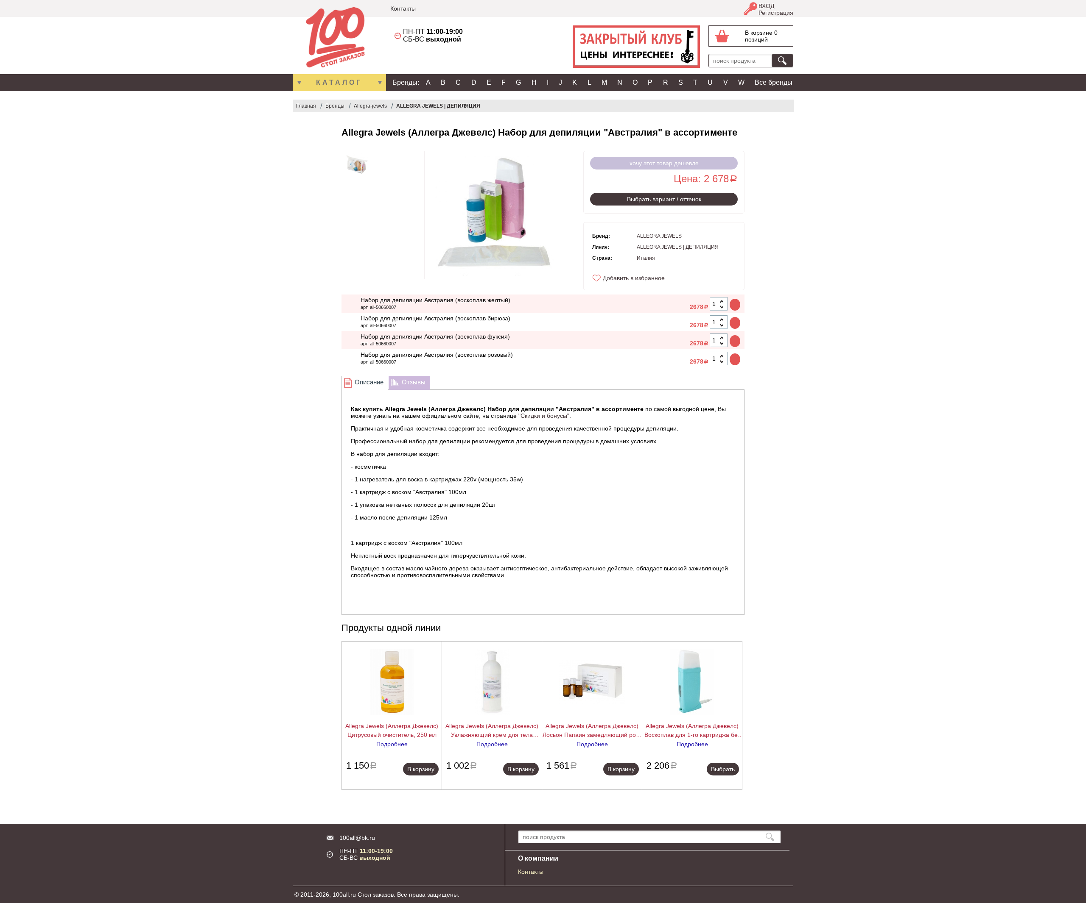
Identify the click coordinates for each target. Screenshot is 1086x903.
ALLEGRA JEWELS (659, 236)
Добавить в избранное (634, 278)
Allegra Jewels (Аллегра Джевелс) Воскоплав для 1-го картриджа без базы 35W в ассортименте (692, 730)
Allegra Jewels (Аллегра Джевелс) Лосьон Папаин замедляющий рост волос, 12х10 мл (592, 730)
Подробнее (392, 744)
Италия (646, 258)
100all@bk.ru (357, 837)
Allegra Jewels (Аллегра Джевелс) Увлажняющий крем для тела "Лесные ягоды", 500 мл (491, 730)
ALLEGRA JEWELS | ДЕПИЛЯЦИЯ (438, 106)
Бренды (334, 106)
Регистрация (776, 12)
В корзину (420, 769)
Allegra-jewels (370, 106)
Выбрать (723, 769)
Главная (306, 106)
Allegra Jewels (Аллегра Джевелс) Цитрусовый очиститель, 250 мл (391, 730)
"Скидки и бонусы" (543, 415)
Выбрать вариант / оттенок (664, 199)
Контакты (403, 8)
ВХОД (766, 6)
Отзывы (413, 382)
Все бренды (773, 82)
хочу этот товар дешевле (664, 163)
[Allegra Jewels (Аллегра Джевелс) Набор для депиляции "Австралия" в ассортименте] (357, 164)
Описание (369, 382)
